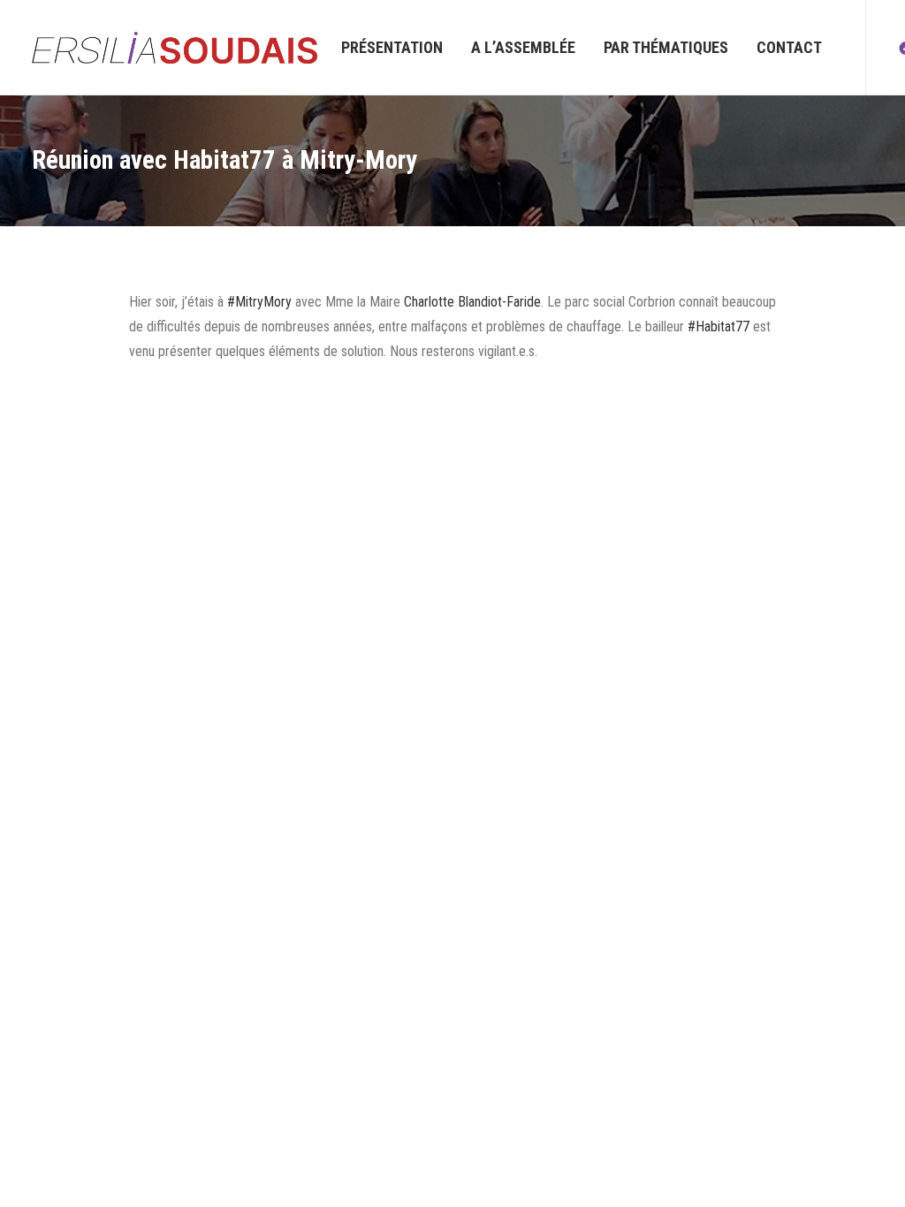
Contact (789, 47)
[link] (472, 301)
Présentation (392, 47)
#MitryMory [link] (259, 301)
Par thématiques (666, 47)
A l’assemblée (523, 47)
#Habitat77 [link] (718, 326)
